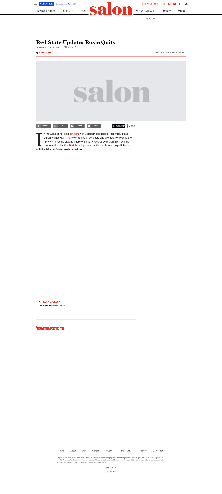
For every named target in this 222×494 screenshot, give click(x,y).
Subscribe (46, 4)
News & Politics (46, 11)
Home (61, 451)
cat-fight (74, 134)
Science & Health (146, 11)
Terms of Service (126, 451)
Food (83, 11)
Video (181, 11)
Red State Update (79, 145)
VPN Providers (111, 467)
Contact (95, 451)
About (73, 451)
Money (167, 11)
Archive (143, 451)
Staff (84, 451)
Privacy (108, 451)
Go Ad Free (158, 451)
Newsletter (151, 4)
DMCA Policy (111, 472)
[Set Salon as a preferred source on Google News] (119, 126)
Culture (68, 11)
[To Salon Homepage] (111, 8)
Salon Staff (45, 53)
